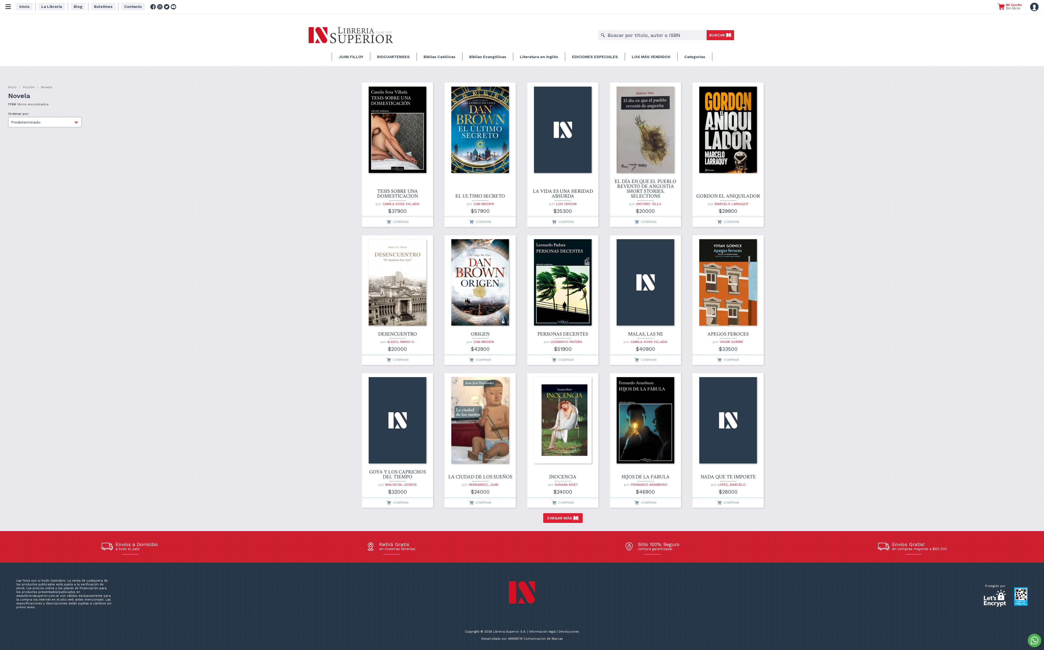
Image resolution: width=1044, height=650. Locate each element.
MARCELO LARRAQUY (731, 204)
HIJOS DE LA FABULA (646, 477)
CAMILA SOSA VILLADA (401, 204)
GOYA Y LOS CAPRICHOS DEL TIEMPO (397, 474)
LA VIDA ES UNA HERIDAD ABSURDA (563, 194)
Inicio (12, 87)
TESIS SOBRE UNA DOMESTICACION (397, 194)
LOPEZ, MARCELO (731, 485)
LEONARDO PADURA (566, 342)
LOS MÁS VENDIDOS (651, 57)
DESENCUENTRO (397, 334)
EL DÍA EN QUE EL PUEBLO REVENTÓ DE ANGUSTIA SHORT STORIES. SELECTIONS (645, 189)
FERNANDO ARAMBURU (649, 485)
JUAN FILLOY (351, 57)
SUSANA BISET (566, 485)
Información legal (542, 631)
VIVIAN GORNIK (731, 342)
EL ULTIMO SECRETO (480, 196)
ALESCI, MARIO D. (401, 342)
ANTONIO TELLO (648, 204)
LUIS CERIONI (566, 204)
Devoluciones (569, 631)
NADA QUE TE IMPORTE (728, 477)
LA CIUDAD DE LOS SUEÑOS (480, 477)
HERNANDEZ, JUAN (483, 485)
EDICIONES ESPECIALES (595, 57)
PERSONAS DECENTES (562, 334)
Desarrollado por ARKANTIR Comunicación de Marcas (522, 638)
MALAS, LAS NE (645, 334)
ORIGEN (480, 334)
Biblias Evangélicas (487, 57)
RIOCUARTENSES (393, 57)
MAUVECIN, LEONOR (401, 485)
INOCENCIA (562, 477)
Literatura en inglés (539, 57)
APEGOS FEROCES (728, 334)
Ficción (29, 87)
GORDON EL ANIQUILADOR (728, 196)
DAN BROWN (484, 204)
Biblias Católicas (439, 57)
